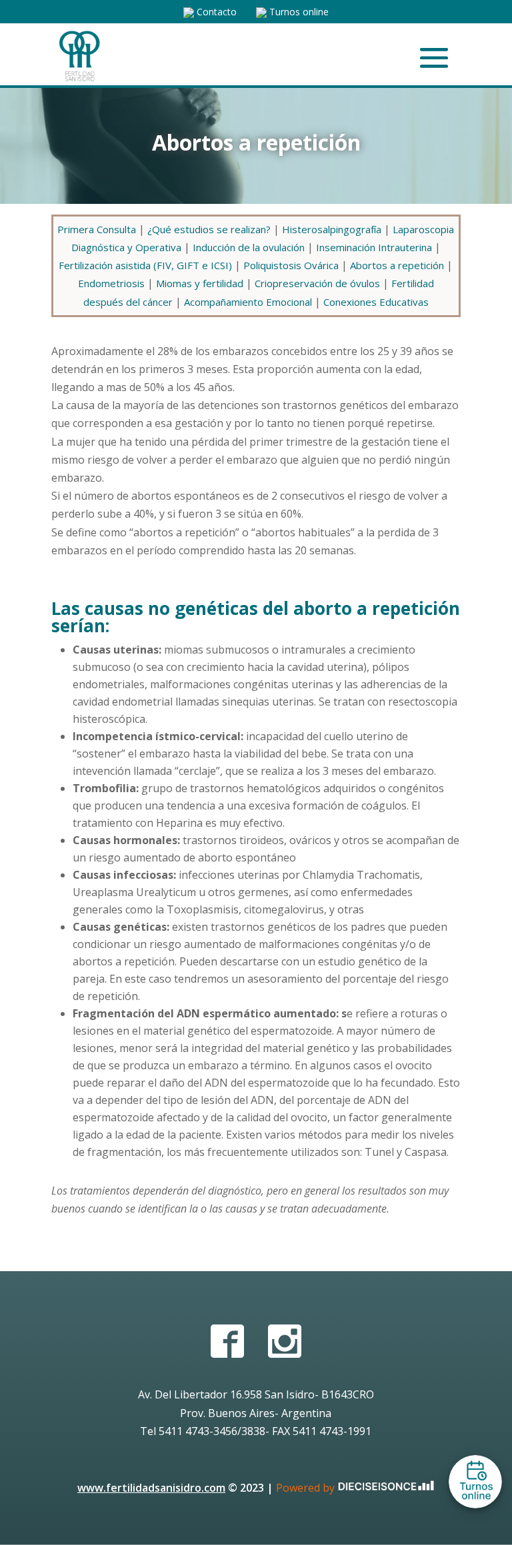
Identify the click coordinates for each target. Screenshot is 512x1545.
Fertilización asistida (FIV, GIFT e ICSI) (145, 265)
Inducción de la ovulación (249, 247)
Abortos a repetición (397, 265)
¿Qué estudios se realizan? (209, 229)
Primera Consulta (96, 229)
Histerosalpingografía (331, 229)
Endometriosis (111, 283)
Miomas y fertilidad (199, 283)
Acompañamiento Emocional (248, 301)
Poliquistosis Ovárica (291, 265)
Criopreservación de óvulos (317, 283)
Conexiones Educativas (376, 301)
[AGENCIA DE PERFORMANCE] (386, 1487)
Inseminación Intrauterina (374, 247)
